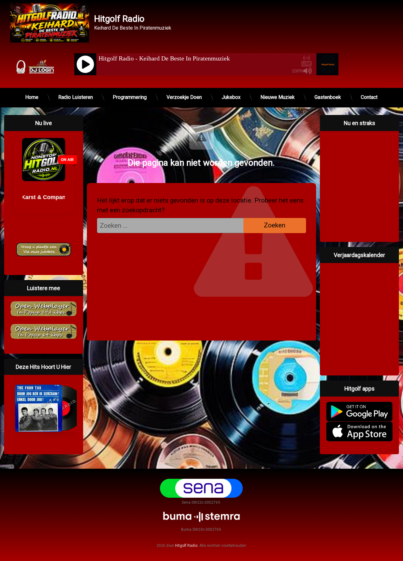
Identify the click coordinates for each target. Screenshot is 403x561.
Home (31, 97)
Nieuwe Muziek (277, 97)
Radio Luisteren (75, 97)
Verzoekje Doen (184, 97)
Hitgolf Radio (186, 545)
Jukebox (231, 97)
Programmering (130, 97)
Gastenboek (328, 97)
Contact (369, 97)
